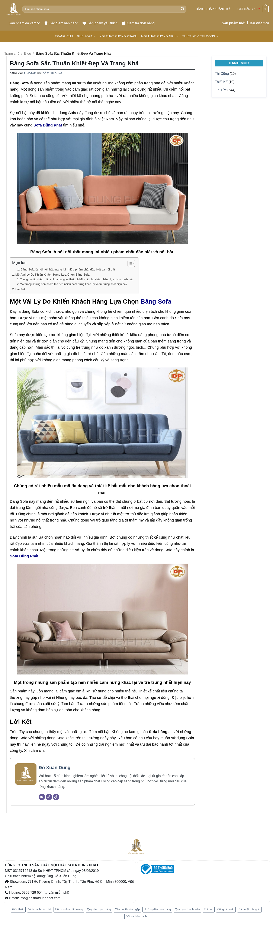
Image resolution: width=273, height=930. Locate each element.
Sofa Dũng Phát (47, 125)
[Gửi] (182, 9)
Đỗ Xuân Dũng (52, 73)
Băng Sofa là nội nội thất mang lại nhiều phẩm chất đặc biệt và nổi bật (68, 269)
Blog (27, 53)
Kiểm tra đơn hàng (140, 23)
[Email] (42, 797)
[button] (213, 9)
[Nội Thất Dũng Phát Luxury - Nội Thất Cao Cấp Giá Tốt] (13, 9)
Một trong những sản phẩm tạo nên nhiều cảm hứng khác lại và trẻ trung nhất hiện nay (73, 284)
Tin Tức (221, 90)
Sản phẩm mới (233, 23)
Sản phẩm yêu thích (102, 23)
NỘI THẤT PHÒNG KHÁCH (118, 36)
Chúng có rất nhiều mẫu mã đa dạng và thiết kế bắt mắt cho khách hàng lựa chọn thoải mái (77, 279)
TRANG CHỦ (64, 36)
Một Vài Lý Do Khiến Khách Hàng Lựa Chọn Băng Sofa (52, 274)
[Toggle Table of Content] (129, 263)
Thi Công (222, 73)
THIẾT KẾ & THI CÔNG (198, 36)
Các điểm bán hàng (63, 23)
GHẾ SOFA (85, 36)
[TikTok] (56, 797)
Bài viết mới (259, 23)
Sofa (164, 301)
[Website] (49, 797)
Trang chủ (11, 53)
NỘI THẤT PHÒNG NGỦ (158, 36)
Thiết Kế (221, 82)
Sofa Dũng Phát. (24, 556)
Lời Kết (20, 289)
